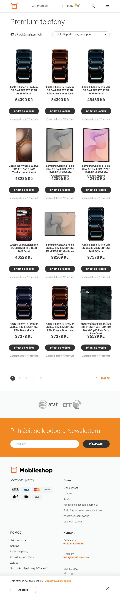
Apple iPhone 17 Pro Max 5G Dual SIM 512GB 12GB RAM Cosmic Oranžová (60, 327)
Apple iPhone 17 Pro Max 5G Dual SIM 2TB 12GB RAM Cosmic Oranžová (60, 90)
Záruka (14, 562)
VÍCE (37, 496)
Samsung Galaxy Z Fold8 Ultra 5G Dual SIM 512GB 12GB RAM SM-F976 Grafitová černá (60, 170)
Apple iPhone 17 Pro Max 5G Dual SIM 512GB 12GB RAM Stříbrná (96, 248)
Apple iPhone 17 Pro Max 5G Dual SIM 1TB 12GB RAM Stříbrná (96, 90)
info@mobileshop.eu (76, 557)
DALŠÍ (105, 378)
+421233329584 (40, 6)
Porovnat (33, 119)
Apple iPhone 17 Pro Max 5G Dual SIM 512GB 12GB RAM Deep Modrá (24, 327)
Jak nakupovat (18, 540)
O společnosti (70, 487)
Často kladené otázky (22, 557)
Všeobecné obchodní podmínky (80, 504)
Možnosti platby (19, 551)
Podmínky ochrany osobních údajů (82, 510)
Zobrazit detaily (18, 119)
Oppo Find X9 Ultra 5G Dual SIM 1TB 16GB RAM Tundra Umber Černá (24, 169)
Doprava (15, 545)
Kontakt (67, 493)
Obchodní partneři (73, 521)
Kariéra (67, 499)
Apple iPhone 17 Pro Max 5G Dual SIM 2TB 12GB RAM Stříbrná (24, 90)
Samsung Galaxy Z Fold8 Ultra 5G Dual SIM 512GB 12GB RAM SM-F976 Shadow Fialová (96, 170)
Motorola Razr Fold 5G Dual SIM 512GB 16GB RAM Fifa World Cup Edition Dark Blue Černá (96, 328)
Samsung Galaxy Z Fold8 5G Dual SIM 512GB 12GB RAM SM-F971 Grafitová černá (60, 249)
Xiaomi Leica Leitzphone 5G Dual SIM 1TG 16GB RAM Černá (24, 248)
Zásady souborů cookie (76, 516)
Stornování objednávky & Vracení (28, 568)
